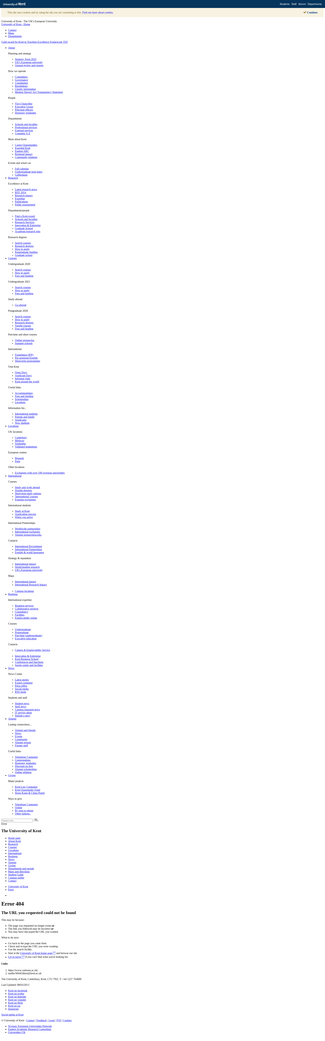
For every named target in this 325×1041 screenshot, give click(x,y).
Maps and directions (19, 871)
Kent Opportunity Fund (27, 789)
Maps (11, 33)
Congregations (22, 760)
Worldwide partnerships (27, 528)
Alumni (12, 718)
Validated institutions (26, 446)
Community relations (26, 157)
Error (11, 889)
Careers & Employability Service (32, 650)
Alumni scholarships (26, 769)
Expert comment (23, 682)
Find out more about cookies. (97, 12)
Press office (21, 685)
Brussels (19, 458)
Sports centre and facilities (29, 665)
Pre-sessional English (26, 357)
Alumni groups (23, 742)
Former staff (21, 745)
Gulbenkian (21, 174)
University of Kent (18, 886)
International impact (25, 564)
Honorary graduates (25, 112)
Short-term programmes (27, 360)
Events (18, 736)
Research (13, 177)
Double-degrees (23, 490)
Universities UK (17, 1032)
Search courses (23, 243)
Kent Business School (26, 659)
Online (18, 807)
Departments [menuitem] (315, 4)
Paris (17, 461)
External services (24, 130)
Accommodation (24, 393)
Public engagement (25, 204)
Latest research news (26, 189)
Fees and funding (24, 275)
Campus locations (24, 591)
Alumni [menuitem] (302, 4)
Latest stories (22, 679)
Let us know (16, 957)
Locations (20, 402)
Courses (12, 258)
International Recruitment (28, 546)
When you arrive (24, 517)
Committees (21, 76)
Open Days (21, 372)
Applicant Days (23, 375)
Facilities (19, 614)
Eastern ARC (22, 151)
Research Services (24, 222)
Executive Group (24, 106)
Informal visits (22, 378)
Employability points (26, 617)
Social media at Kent (12, 1014)
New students (22, 423)
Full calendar (22, 168)
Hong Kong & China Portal (30, 793)
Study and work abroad (27, 487)
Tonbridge (20, 443)
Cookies (67, 1020)
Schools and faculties (26, 124)
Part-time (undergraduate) (28, 635)
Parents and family (25, 416)
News (11, 668)
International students (26, 413)
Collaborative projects (26, 608)
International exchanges (27, 531)
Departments (15, 36)
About (11, 47)
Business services (24, 605)
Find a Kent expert (25, 216)
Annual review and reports (29, 65)
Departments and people (21, 868)
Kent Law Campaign (26, 786)
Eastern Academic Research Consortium (29, 1029)
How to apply (22, 249)
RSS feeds (20, 691)
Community (21, 739)
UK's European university (29, 62)
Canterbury (21, 437)
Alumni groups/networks (28, 534)
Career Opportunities (26, 145)
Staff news (20, 706)
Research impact (23, 195)
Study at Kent (22, 511)
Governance (21, 79)
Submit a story (22, 715)
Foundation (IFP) (24, 354)
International (14, 475)
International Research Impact (31, 584)
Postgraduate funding (26, 252)
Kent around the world (27, 381)
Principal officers (24, 109)
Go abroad (20, 305)
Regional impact (23, 154)
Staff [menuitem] (294, 4)
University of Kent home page (38, 953)
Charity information (25, 89)
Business (13, 594)
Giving (12, 775)
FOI (59, 1020)
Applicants (20, 419)
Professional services (26, 127)
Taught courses (23, 325)
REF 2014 (20, 192)
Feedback (41, 1020)
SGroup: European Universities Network (30, 1026)
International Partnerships (28, 549)
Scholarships (21, 399)
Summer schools (23, 343)
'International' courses (26, 496)
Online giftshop (23, 772)
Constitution (21, 83)
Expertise (20, 198)
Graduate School (24, 228)
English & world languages (29, 552)
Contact (12, 30)
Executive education (26, 638)
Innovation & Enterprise (28, 225)
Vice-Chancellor (23, 103)
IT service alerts (23, 712)
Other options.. (23, 813)
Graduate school (23, 255)
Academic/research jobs (27, 231)
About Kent (14, 841)
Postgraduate (22, 632)
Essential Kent (22, 148)
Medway (19, 440)
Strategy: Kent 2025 (25, 59)
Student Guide (16, 874)
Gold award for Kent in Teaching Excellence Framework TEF (34, 42)
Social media (22, 688)
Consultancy (21, 611)
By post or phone (24, 810)
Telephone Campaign (26, 757)
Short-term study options (28, 493)
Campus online (16, 877)
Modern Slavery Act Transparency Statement (39, 92)
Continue (312, 12)
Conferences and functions (29, 662)
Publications (21, 201)
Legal (52, 1020)
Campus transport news (27, 709)
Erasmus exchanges (25, 499)
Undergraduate (23, 629)
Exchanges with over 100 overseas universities (40, 472)
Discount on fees (24, 766)
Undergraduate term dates (28, 171)
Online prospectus (24, 340)
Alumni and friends (25, 730)
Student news (22, 703)
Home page (14, 838)
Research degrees (24, 246)
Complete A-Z (22, 133)
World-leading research (27, 567)
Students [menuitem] (284, 4)
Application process (25, 514)
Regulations (21, 86)
